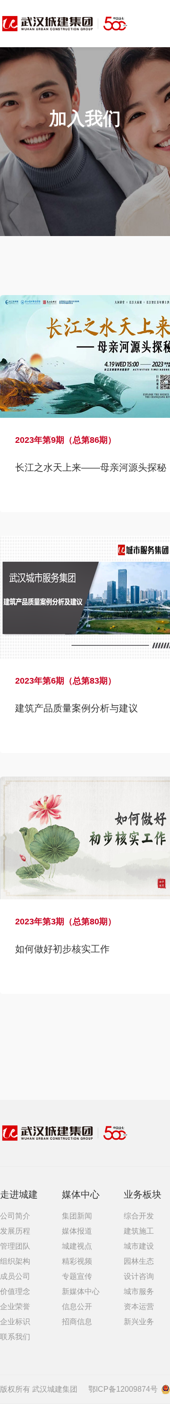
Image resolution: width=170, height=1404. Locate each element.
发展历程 (15, 1231)
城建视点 (77, 1246)
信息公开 (77, 1307)
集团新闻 (77, 1216)
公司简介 (15, 1216)
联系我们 (15, 1337)
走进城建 (19, 1194)
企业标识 (15, 1322)
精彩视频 (77, 1261)
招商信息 (77, 1322)
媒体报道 (77, 1231)
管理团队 (15, 1246)
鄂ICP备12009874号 (123, 1389)
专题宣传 (77, 1276)
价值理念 (15, 1291)
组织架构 (15, 1261)
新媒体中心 (81, 1291)
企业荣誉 (15, 1307)
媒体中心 (81, 1194)
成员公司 (15, 1276)
